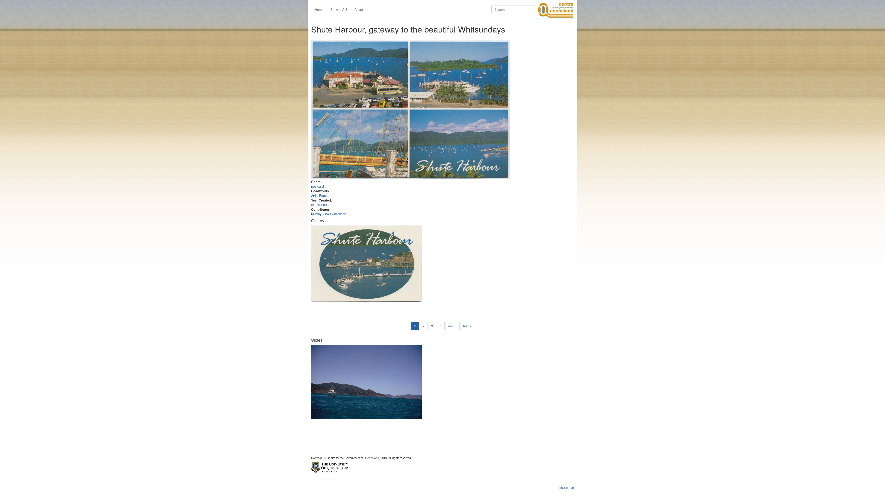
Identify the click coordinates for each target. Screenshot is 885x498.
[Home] (555, 9)
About (358, 9)
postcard (317, 186)
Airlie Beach (319, 195)
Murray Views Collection (328, 213)
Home (319, 9)
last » (467, 326)
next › (452, 326)
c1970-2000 (320, 204)
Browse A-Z (339, 9)
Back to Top (566, 487)
